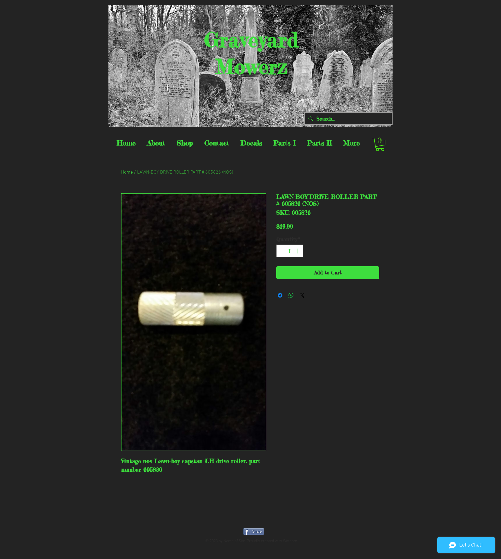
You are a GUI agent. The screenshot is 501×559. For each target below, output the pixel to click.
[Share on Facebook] (280, 295)
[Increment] (297, 251)
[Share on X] (302, 295)
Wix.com (290, 541)
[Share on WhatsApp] (291, 295)
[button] (380, 144)
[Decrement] (281, 251)
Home (127, 172)
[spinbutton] (289, 251)
